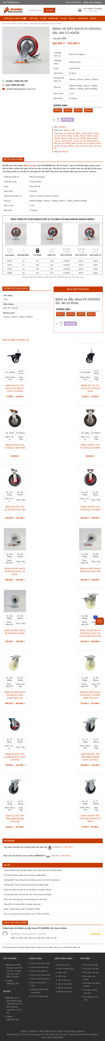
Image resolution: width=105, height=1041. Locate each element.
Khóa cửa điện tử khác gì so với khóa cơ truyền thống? (27, 890)
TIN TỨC (63, 18)
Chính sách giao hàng (40, 975)
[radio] (57, 110)
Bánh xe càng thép (67, 133)
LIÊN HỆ (93, 18)
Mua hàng (67, 120)
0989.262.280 (13, 984)
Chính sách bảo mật (40, 967)
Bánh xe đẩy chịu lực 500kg (83, 143)
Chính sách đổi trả (39, 971)
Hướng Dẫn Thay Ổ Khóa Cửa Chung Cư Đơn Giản (26, 885)
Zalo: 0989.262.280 (12, 1016)
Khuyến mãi (83, 18)
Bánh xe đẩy (17, 24)
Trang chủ (6, 24)
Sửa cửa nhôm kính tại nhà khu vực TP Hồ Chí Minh (26, 914)
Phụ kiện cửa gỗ (91, 965)
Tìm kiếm (49, 10)
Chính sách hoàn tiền (40, 979)
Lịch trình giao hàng (39, 996)
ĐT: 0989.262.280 (12, 1008)
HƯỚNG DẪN (53, 18)
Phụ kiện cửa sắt (91, 969)
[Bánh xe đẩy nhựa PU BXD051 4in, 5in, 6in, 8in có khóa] (26, 50)
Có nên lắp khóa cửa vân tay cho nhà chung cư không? (28, 894)
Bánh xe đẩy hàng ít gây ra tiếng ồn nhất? (22, 909)
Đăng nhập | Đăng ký (92, 2)
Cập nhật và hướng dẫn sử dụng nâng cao (22, 904)
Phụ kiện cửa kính (91, 972)
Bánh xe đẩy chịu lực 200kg (74, 138)
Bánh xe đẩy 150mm (77, 136)
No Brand (64, 151)
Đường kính (60, 105)
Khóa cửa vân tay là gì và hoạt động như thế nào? (25, 899)
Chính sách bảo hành (40, 963)
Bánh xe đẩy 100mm (85, 133)
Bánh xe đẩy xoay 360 (78, 146)
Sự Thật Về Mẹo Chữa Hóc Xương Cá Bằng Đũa (25, 875)
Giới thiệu (34, 18)
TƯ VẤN (43, 18)
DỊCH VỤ (72, 18)
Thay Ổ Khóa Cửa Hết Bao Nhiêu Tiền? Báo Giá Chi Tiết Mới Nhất (32, 870)
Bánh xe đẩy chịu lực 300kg (80, 141)
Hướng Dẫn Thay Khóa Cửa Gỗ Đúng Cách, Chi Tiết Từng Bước (32, 880)
